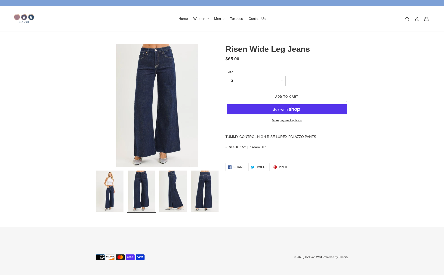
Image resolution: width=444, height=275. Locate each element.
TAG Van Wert (313, 257)
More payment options (287, 120)
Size (230, 72)
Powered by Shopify (335, 257)
